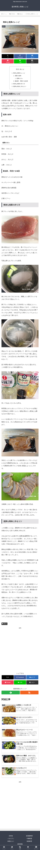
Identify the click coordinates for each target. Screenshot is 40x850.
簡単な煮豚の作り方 (19, 83)
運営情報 (20, 844)
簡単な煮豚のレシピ (19, 73)
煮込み (5, 623)
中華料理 (29, 838)
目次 (17, 69)
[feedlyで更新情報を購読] (10, 692)
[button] (32, 61)
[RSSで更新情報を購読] (29, 692)
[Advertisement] (20, 649)
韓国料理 (29, 841)
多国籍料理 (29, 836)
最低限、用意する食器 (21, 81)
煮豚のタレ (19, 78)
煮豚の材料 (18, 75)
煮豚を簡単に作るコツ (19, 86)
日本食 (11, 836)
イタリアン (11, 838)
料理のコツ (11, 841)
